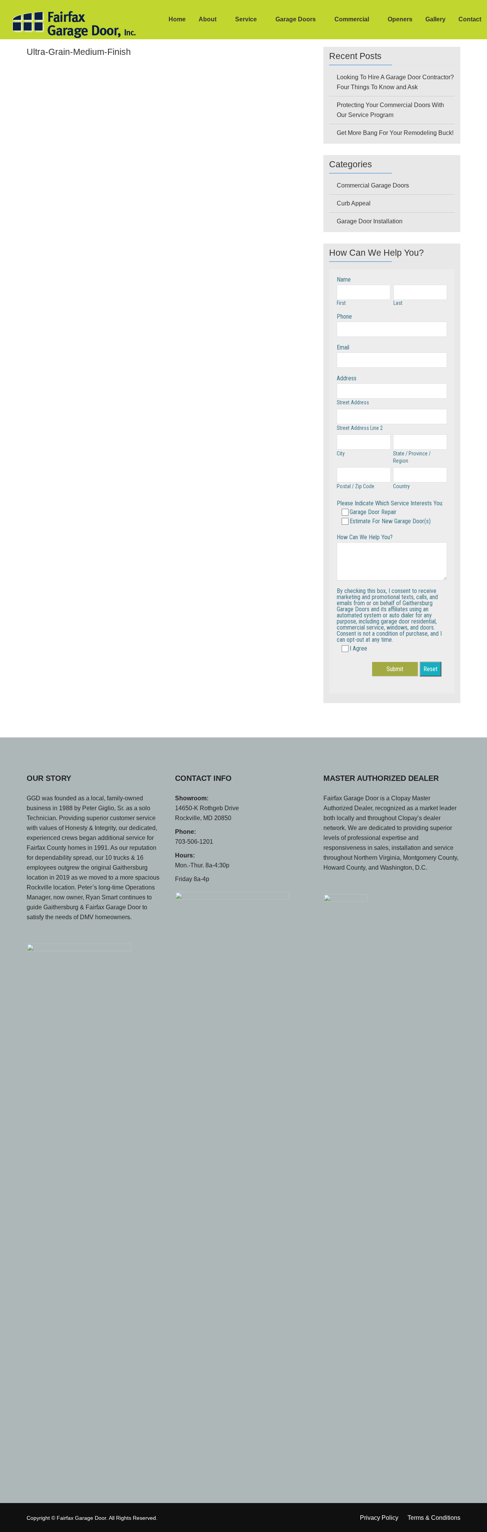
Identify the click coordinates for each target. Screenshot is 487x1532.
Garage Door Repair (373, 512)
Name (344, 279)
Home (177, 19)
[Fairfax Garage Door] (61, 22)
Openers (400, 19)
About (207, 19)
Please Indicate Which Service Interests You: (390, 503)
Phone (344, 316)
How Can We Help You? (365, 537)
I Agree (358, 648)
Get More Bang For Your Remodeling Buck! (395, 133)
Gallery (435, 19)
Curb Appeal (354, 203)
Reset (430, 669)
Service (246, 19)
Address (346, 378)
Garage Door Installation (370, 221)
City (341, 453)
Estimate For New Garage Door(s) (390, 521)
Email (343, 347)
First (341, 303)
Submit (395, 669)
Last (398, 303)
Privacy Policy (379, 1517)
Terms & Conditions (433, 1517)
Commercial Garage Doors (373, 185)
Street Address (353, 402)
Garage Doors (295, 19)
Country (401, 486)
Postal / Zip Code (355, 486)
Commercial (351, 19)
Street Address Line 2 (360, 428)
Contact (469, 19)
